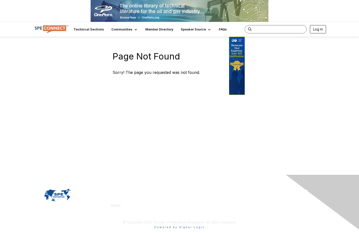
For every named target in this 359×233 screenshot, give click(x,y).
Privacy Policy (263, 200)
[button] (125, 29)
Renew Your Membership (201, 200)
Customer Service (125, 200)
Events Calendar (194, 210)
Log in (318, 29)
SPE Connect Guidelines (271, 205)
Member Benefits (195, 205)
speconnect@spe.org (140, 205)
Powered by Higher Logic (179, 227)
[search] (250, 29)
